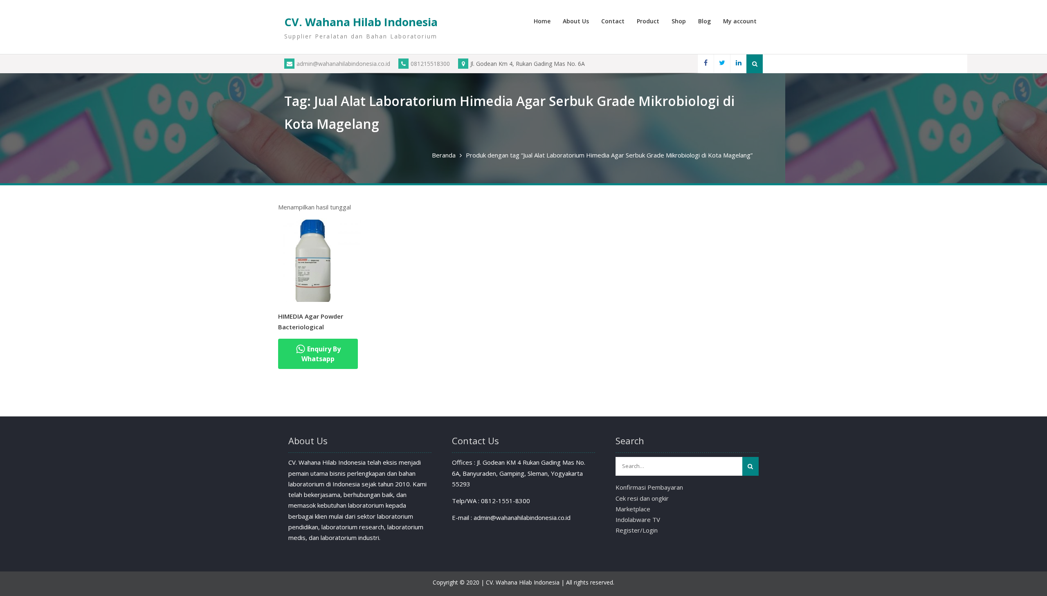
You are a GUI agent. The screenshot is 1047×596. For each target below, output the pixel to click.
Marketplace (633, 509)
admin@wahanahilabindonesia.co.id (343, 63)
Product (648, 21)
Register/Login (637, 530)
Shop (679, 21)
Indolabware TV (638, 519)
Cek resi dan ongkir (642, 498)
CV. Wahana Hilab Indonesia (361, 21)
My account (740, 21)
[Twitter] (722, 63)
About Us (576, 21)
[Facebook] (705, 63)
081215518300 (430, 63)
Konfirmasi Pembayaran (649, 487)
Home (542, 21)
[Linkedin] (738, 63)
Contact (613, 21)
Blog (704, 21)
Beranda (444, 155)
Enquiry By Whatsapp (321, 353)
